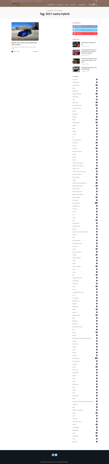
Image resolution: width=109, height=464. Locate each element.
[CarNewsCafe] (16, 4)
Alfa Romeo (75, 91)
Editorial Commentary (78, 186)
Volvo (74, 438)
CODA (74, 160)
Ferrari (74, 211)
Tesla (74, 415)
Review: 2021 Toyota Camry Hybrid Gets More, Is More (24, 43)
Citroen (74, 157)
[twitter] (85, 30)
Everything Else (76, 203)
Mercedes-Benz (76, 315)
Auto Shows (75, 102)
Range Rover (76, 372)
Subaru (74, 413)
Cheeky (74, 145)
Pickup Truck (76, 344)
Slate (74, 407)
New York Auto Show (77, 326)
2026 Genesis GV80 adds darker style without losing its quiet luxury (89, 60)
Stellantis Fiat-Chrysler (78, 410)
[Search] (96, 4)
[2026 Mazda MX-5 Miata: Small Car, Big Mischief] (76, 69)
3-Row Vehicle (76, 82)
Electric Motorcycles (77, 191)
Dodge (74, 180)
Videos (74, 433)
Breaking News (76, 122)
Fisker (74, 217)
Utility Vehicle (76, 430)
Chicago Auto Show (77, 151)
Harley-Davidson (76, 240)
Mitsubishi (75, 321)
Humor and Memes (77, 252)
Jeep (74, 269)
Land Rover (75, 283)
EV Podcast (75, 200)
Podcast (74, 346)
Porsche (74, 355)
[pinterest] (85, 33)
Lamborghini (75, 280)
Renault (74, 375)
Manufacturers (76, 301)
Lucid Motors (76, 298)
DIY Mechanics (76, 177)
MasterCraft (75, 306)
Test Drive (75, 418)
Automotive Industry (77, 105)
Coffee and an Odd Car (78, 165)
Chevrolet (75, 148)
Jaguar (74, 263)
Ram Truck (75, 369)
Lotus (74, 295)
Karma (74, 272)
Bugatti (74, 125)
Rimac (74, 378)
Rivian (74, 381)
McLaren (75, 312)
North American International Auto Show (82, 338)
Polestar (74, 352)
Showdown (75, 404)
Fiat (73, 214)
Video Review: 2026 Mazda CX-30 (88, 43)
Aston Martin (75, 96)
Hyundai (74, 254)
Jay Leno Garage (77, 266)
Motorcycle (75, 323)
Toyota (22, 38)
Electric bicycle (76, 188)
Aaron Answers (76, 85)
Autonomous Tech (77, 108)
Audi (74, 99)
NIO (73, 329)
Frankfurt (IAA (76, 223)
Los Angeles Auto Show (78, 292)
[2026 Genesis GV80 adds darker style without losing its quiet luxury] (76, 61)
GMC (74, 237)
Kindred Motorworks (77, 277)
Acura (74, 88)
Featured (75, 208)
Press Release (76, 358)
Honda (74, 249)
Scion (74, 392)
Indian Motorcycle (77, 257)
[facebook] (85, 26)
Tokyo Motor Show (77, 421)
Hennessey (75, 246)
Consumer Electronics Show (79, 171)
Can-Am (74, 134)
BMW (74, 119)
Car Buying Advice (77, 139)
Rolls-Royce (75, 384)
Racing (74, 367)
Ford (74, 220)
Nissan (74, 332)
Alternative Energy (77, 93)
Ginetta (74, 234)
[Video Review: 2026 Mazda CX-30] (76, 44)
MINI (74, 318)
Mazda (74, 309)
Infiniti (74, 260)
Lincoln (74, 289)
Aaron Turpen (17, 51)
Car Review (15, 38)
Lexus (74, 286)
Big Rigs (74, 117)
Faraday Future (76, 206)
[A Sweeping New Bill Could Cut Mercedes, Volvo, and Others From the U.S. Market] (76, 52)
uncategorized (76, 427)
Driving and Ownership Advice (80, 183)
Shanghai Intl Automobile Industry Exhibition (83, 401)
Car (73, 137)
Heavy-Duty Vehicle (77, 243)
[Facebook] (95, 1)
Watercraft (75, 441)
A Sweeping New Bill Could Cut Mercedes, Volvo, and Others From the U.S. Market (88, 51)
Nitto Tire (75, 335)
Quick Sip (75, 364)
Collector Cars (76, 168)
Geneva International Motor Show (80, 231)
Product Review (76, 361)
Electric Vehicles (76, 197)
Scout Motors (76, 395)
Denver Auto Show (77, 174)
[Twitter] (97, 1)
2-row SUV (75, 79)
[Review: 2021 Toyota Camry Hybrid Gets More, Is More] (25, 31)
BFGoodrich (75, 114)
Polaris (74, 349)
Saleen (74, 390)
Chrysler (74, 154)
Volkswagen (75, 436)
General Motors (76, 226)
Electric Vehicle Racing (78, 194)
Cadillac (74, 131)
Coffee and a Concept (78, 162)
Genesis (74, 229)
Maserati (75, 303)
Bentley (74, 111)
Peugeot (74, 341)
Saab (74, 387)
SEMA (74, 398)
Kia (73, 275)
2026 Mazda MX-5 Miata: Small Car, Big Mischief (89, 68)
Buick (74, 128)
